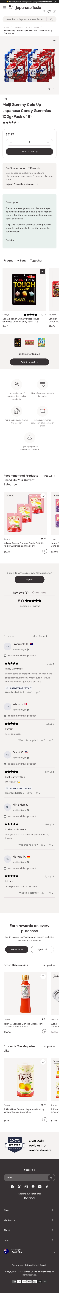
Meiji (5, 98)
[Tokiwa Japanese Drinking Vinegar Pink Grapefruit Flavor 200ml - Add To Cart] (44, 1031)
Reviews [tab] (20, 593)
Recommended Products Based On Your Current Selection (21, 480)
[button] (11, 122)
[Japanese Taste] (25, 7)
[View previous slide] (43, 89)
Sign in (29, 579)
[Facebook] (12, 1186)
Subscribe (51, 1177)
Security (44, 1265)
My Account (10, 1220)
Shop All (47, 476)
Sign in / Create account (20, 184)
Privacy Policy (31, 1265)
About (7, 1230)
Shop (6, 1210)
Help (6, 1240)
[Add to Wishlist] (54, 41)
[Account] (44, 12)
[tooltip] (18, 688)
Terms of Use (17, 1265)
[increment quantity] (48, 142)
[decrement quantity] (11, 142)
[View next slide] (53, 89)
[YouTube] (40, 1186)
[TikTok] (46, 1186)
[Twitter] (19, 1186)
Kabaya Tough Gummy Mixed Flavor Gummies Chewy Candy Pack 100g (21, 320)
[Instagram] (26, 1186)
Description (12, 202)
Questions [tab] (39, 593)
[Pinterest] (33, 1186)
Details (10, 240)
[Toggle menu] (4, 7)
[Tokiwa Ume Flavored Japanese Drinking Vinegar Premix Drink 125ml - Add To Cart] (44, 1119)
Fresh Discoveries (16, 965)
